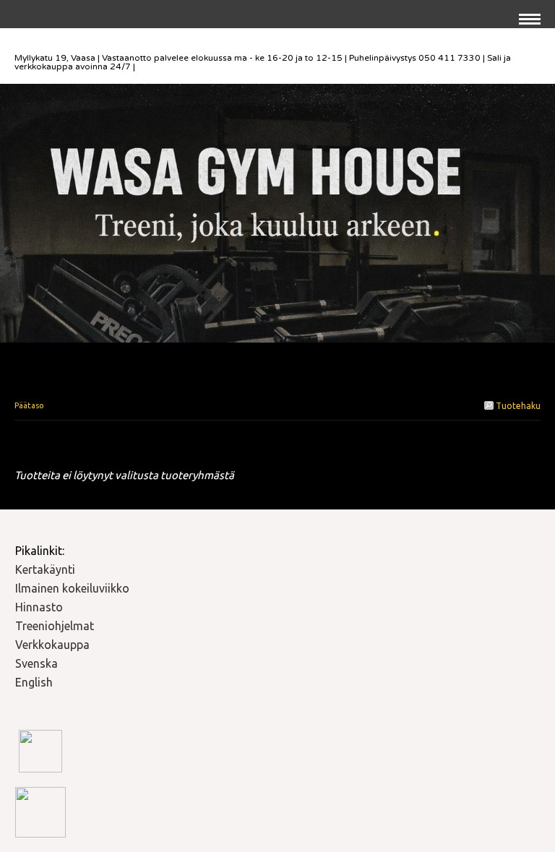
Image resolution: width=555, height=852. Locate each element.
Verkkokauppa (52, 644)
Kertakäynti (45, 569)
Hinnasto (39, 607)
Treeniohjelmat (54, 625)
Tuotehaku (517, 405)
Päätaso (29, 405)
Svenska (36, 663)
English (34, 682)
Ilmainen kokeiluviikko (72, 588)
